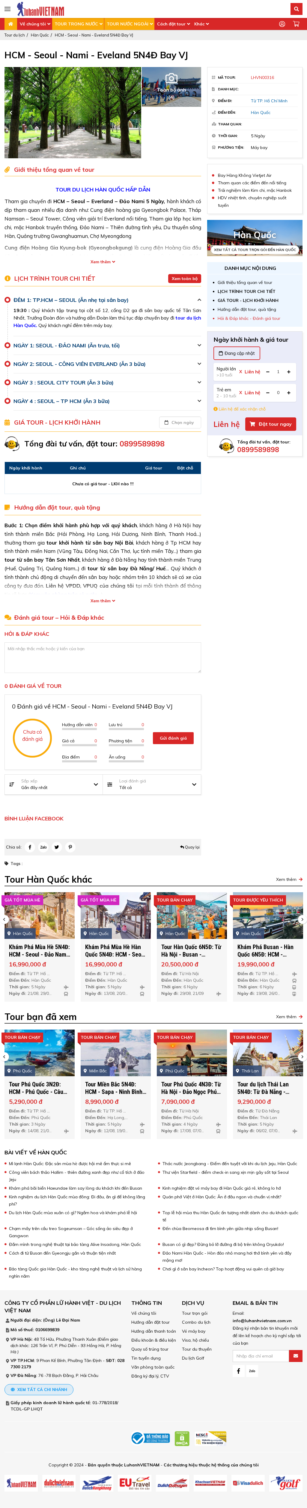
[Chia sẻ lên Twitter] (57, 847)
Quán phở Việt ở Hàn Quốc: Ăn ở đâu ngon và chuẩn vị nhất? (221, 1197)
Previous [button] (11, 112)
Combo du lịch (196, 1322)
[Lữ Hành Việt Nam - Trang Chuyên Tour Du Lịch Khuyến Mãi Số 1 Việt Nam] (40, 8)
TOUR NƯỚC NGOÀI (127, 24)
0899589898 (258, 449)
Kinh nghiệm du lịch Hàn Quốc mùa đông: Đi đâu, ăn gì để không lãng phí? (77, 1200)
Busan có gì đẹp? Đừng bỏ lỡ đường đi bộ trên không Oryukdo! (223, 1244)
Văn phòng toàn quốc (152, 1367)
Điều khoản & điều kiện (153, 1340)
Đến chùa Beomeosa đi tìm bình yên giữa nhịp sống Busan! (220, 1228)
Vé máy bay (193, 1331)
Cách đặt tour (171, 24)
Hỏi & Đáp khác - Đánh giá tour (249, 318)
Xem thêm (101, 261)
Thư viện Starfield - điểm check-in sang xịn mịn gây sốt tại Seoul (225, 1172)
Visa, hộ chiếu (195, 1340)
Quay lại (192, 847)
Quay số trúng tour (149, 1349)
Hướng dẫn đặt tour (150, 1322)
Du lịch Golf (193, 1358)
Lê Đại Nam (68, 1320)
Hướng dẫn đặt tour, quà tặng (247, 309)
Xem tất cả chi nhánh (41, 1389)
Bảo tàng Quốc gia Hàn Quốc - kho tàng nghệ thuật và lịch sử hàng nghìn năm (75, 1272)
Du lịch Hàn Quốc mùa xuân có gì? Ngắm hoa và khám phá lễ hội (73, 1212)
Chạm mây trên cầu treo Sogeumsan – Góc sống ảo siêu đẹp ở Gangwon (71, 1232)
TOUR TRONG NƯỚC (76, 24)
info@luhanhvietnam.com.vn (262, 1320)
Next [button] (134, 112)
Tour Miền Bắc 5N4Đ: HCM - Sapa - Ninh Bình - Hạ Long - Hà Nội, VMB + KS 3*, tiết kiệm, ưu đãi (115, 1095)
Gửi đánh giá (173, 738)
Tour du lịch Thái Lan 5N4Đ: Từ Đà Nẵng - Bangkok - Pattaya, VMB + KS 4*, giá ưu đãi (267, 1095)
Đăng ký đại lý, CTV (150, 1376)
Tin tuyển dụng (146, 1358)
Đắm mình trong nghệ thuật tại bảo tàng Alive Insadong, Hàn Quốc (75, 1244)
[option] (76, 112)
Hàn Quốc (40, 35)
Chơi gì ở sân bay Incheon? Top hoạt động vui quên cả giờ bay (223, 1269)
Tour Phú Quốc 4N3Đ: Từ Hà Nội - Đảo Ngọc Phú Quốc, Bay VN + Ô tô (191, 1092)
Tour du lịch (14, 35)
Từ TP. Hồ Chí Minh (269, 101)
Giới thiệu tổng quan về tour (245, 282)
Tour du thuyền (197, 1349)
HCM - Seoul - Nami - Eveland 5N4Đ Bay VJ (94, 35)
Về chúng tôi (33, 24)
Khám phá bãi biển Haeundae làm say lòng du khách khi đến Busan (75, 1188)
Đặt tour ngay (275, 424)
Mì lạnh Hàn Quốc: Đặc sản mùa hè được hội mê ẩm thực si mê (70, 1163)
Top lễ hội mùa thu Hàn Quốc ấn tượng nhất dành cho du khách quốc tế (230, 1216)
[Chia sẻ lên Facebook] (30, 847)
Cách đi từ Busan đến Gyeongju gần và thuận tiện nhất (62, 1253)
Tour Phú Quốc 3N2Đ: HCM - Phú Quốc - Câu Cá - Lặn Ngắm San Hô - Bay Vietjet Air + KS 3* (38, 1095)
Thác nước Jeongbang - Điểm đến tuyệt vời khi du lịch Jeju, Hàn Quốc (229, 1163)
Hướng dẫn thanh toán (153, 1331)
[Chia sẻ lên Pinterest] (70, 847)
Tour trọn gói (194, 1313)
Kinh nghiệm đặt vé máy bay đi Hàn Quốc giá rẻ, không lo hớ (221, 1188)
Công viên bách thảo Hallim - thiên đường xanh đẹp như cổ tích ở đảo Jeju (77, 1176)
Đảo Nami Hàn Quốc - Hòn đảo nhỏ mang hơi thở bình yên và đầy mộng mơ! (226, 1256)
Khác (199, 24)
